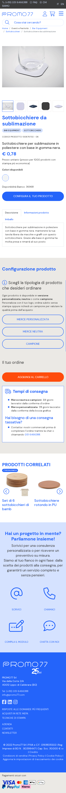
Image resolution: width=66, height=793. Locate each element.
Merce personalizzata (33, 319)
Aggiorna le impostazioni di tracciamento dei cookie (33, 759)
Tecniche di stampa (14, 717)
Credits (33, 752)
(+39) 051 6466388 (16, 2)
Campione (33, 344)
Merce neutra (33, 331)
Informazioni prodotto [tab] (36, 212)
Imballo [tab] (9, 219)
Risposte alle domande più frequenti (25, 709)
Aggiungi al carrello (33, 377)
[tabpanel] (33, 235)
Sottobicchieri (13, 31)
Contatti (7, 728)
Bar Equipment (39, 28)
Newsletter (9, 732)
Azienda (7, 724)
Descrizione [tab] (11, 212)
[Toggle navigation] (61, 14)
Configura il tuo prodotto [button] (33, 196)
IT (58, 4)
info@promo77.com (13, 694)
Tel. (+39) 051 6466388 (15, 691)
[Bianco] (5, 177)
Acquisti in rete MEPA (15, 713)
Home (5, 28)
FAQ (35, 2)
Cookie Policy (54, 755)
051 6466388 (32, 434)
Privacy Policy (37, 755)
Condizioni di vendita (15, 755)
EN (62, 4)
